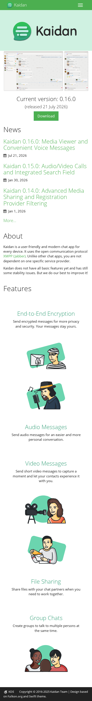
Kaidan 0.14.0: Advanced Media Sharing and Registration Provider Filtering (43, 196)
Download (46, 116)
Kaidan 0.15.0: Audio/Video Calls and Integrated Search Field (45, 169)
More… (9, 220)
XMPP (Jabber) (14, 256)
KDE (11, 692)
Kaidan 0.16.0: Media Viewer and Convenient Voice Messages (45, 144)
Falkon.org (15, 696)
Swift (32, 696)
